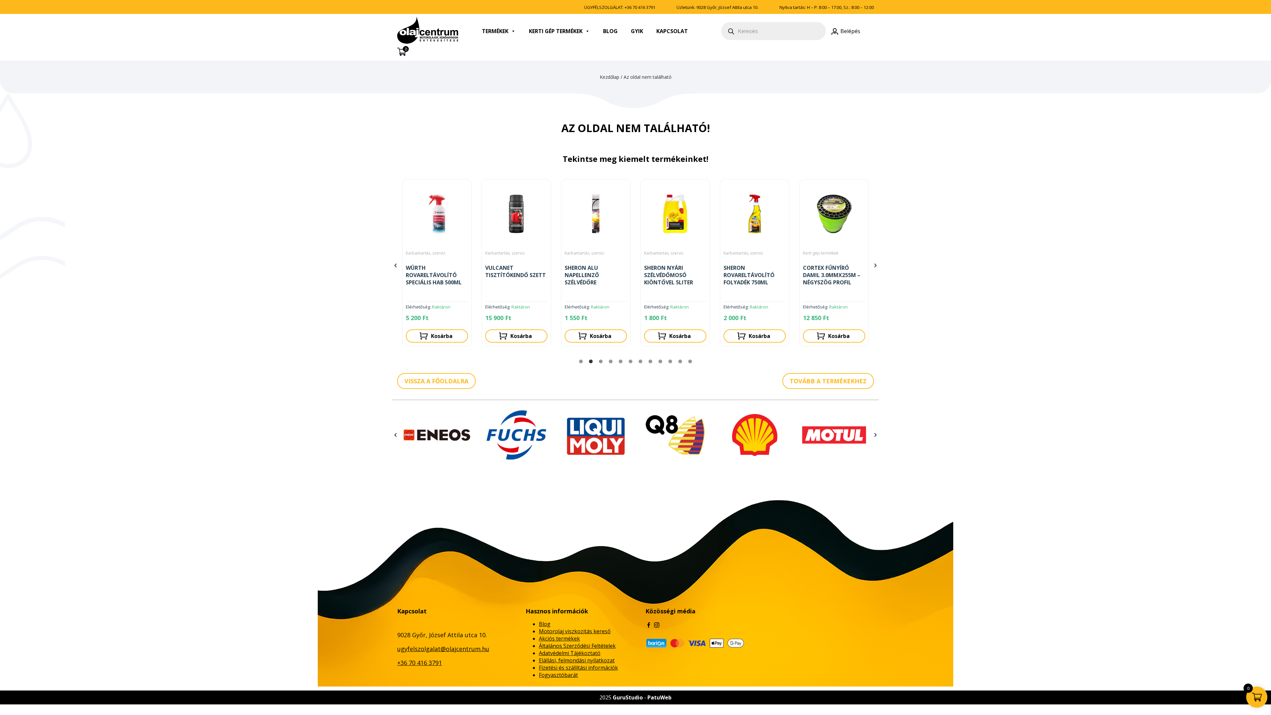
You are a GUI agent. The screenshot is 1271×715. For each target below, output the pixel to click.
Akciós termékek (559, 638)
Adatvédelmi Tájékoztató (569, 653)
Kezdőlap (609, 77)
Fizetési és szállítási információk (578, 667)
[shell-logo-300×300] (675, 435)
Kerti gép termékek (556, 31)
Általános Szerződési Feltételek (577, 645)
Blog (610, 31)
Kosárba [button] (441, 336)
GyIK (637, 31)
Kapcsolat (672, 31)
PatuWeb (659, 697)
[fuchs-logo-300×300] (437, 435)
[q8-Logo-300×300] (596, 435)
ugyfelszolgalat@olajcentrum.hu (443, 649)
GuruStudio (628, 697)
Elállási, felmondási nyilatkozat (577, 660)
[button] (395, 265)
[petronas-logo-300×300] (834, 435)
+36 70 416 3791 (640, 7)
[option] (437, 265)
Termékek (495, 31)
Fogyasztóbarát (558, 675)
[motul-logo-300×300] (754, 435)
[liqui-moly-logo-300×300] (516, 435)
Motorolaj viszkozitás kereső (575, 631)
